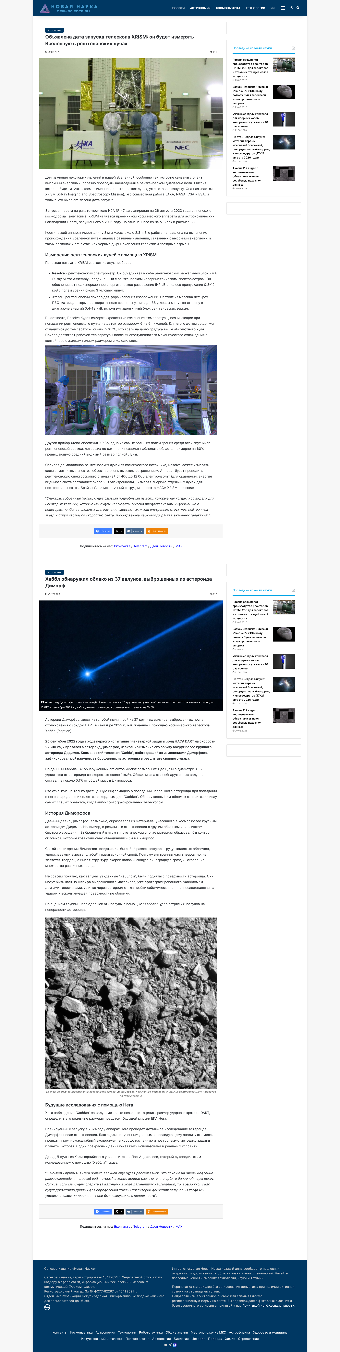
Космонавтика (228, 8)
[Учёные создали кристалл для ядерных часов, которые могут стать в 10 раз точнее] (284, 119)
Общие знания (177, 1332)
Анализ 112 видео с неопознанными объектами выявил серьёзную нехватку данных (247, 176)
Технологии (255, 8)
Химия (230, 1339)
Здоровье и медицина (270, 1332)
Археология (161, 1339)
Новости (178, 8)
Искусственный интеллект (102, 1339)
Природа (215, 1339)
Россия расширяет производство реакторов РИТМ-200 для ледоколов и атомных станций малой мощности (250, 68)
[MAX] (174, 1345)
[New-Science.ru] (68, 8)
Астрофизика (239, 1332)
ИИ (272, 8)
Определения (248, 1339)
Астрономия (200, 8)
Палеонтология (137, 1339)
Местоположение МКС (208, 1332)
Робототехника (151, 1332)
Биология (181, 1339)
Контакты (60, 1332)
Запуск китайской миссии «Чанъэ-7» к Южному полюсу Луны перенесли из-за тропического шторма (250, 95)
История (198, 1339)
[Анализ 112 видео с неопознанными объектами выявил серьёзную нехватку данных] (284, 173)
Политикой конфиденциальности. (268, 1305)
